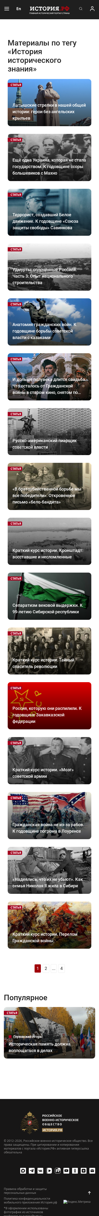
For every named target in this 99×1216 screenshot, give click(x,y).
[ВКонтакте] (40, 1171)
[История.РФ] (49, 9)
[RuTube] (58, 1171)
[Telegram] (32, 1171)
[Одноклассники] (75, 1171)
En (18, 9)
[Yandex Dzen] (84, 1171)
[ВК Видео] (49, 1171)
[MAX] (23, 1171)
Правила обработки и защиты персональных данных (25, 1191)
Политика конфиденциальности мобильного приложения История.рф (30, 1200)
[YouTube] (66, 1171)
